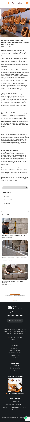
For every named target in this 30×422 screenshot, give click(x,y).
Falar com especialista (15, 320)
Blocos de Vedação (15, 350)
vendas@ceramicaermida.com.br (15, 404)
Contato (15, 370)
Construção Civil (8, 199)
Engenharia (7, 203)
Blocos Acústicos (15, 355)
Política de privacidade (15, 337)
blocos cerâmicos (9, 69)
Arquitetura (6, 196)
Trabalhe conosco (16, 339)
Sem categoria (7, 207)
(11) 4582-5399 (15, 401)
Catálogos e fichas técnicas (16, 393)
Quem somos (15, 365)
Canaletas (15, 357)
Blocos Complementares (15, 352)
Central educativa (15, 368)
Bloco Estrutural (15, 348)
